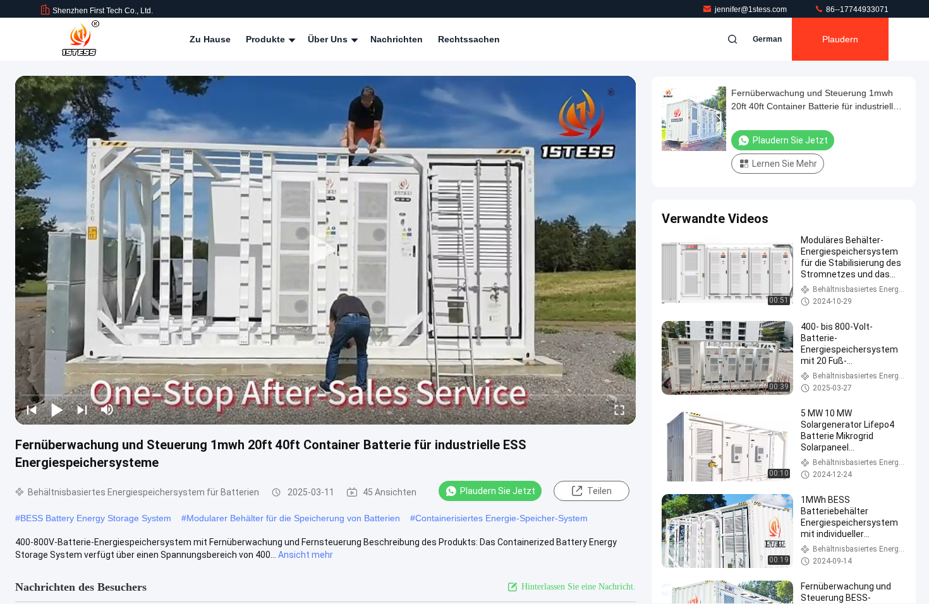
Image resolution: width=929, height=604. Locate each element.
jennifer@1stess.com (752, 9)
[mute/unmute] (107, 409)
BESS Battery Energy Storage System (95, 518)
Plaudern (840, 39)
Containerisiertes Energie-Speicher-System (501, 518)
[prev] (31, 409)
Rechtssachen (469, 39)
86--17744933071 (856, 9)
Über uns (329, 39)
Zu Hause (210, 39)
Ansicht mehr (305, 555)
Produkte (267, 39)
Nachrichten (396, 39)
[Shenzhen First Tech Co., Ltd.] (80, 39)
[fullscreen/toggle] (619, 409)
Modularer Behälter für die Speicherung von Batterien (293, 518)
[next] (82, 409)
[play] (325, 250)
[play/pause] (57, 409)
